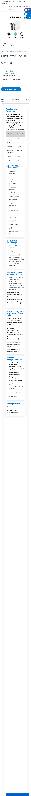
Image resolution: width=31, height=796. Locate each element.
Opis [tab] (2, 99)
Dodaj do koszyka (12, 89)
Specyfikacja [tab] (15, 99)
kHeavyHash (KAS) (9, 51)
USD (27, 13)
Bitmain (3, 51)
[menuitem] (27, 6)
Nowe (10, 53)
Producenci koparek (17, 53)
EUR (27, 17)
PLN (27, 9)
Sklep (10, 6)
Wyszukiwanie (22, 9)
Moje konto (18, 6)
